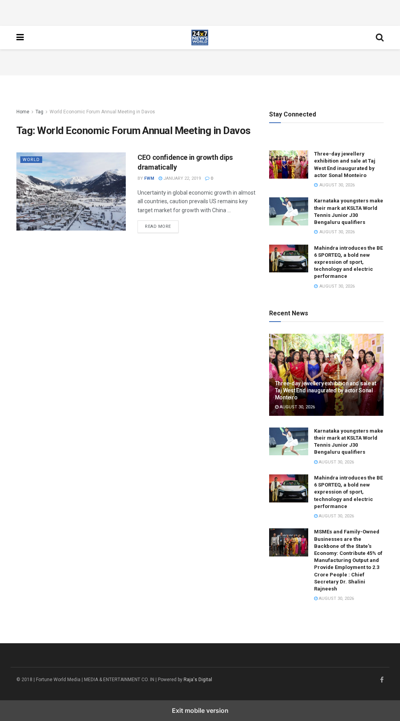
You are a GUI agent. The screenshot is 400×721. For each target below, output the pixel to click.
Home (22, 112)
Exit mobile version (200, 710)
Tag (39, 112)
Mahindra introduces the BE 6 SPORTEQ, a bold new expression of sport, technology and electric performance (348, 262)
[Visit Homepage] (200, 37)
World (31, 159)
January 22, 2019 (181, 178)
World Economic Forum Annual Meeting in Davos (102, 112)
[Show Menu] (20, 37)
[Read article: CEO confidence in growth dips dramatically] (71, 191)
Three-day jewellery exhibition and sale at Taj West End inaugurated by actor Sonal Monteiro (325, 390)
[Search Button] (380, 37)
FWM (149, 178)
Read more (162, 226)
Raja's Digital (198, 679)
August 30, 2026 (297, 407)
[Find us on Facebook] (382, 680)
